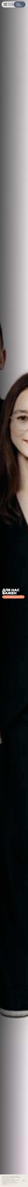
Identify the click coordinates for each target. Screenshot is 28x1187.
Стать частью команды (19, 4)
